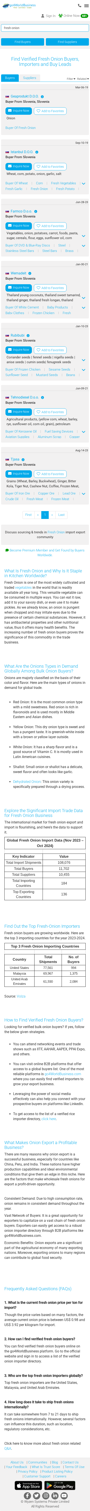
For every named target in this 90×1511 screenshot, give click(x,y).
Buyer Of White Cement (22, 307)
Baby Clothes (15, 313)
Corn (40, 183)
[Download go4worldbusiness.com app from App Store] (28, 1485)
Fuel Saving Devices (59, 431)
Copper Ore (46, 493)
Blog (54, 1462)
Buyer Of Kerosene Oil (21, 431)
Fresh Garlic (14, 189)
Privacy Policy (27, 1471)
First (28, 515)
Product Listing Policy (57, 1471)
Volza (21, 996)
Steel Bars (50, 251)
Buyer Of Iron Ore (18, 493)
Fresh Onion (40, 189)
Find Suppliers (67, 42)
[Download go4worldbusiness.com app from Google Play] (59, 1485)
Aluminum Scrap (50, 437)
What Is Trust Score (45, 1467)
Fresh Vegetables (64, 183)
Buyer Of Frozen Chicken (23, 369)
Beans (71, 375)
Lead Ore (69, 493)
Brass (69, 251)
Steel (62, 245)
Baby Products (58, 307)
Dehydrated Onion (27, 782)
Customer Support (36, 1476)
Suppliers (30, 78)
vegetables (24, 587)
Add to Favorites (52, 111)
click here (49, 1119)
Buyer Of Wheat (17, 183)
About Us (17, 1462)
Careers (60, 1476)
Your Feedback (16, 1467)
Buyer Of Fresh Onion (20, 128)
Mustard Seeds (47, 375)
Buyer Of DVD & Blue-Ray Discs (28, 245)
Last (61, 515)
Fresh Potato (65, 189)
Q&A (7, 1448)
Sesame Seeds (60, 369)
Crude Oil (12, 499)
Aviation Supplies (17, 437)
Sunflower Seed (17, 375)
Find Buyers (23, 42)
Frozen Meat (60, 499)
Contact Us (70, 1462)
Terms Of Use (74, 1467)
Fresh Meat (35, 499)
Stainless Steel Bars (20, 251)
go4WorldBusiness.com (63, 1074)
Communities (37, 1462)
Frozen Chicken (44, 313)
